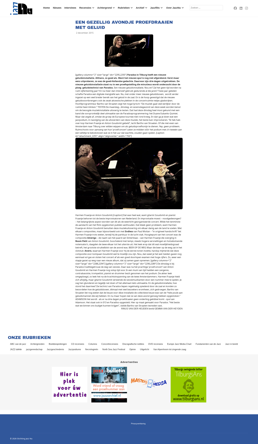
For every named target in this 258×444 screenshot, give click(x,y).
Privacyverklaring (138, 423)
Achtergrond (104, 7)
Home (46, 7)
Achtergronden (37, 344)
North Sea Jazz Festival (113, 349)
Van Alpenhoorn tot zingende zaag (169, 349)
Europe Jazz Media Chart (179, 344)
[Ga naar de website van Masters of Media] (149, 384)
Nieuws (57, 7)
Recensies (85, 7)
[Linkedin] (241, 9)
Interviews (70, 7)
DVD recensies (155, 344)
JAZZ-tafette (16, 349)
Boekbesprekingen (58, 344)
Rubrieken (124, 7)
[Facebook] (235, 9)
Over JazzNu (173, 7)
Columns (92, 344)
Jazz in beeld (231, 344)
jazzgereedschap (34, 349)
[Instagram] (246, 9)
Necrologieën (91, 349)
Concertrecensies (109, 344)
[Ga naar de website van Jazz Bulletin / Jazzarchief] (109, 384)
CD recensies (77, 344)
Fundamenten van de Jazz (208, 344)
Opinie (132, 349)
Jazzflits (155, 7)
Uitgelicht (144, 349)
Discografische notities (133, 344)
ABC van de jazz (18, 344)
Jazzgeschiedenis (55, 349)
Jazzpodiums (74, 349)
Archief (140, 7)
